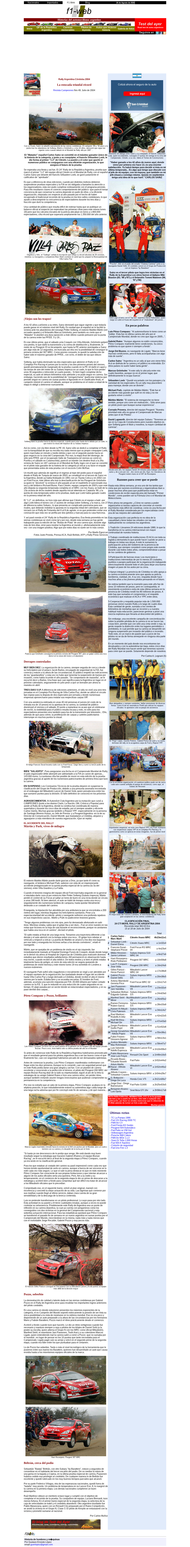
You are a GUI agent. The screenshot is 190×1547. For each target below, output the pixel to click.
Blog (87, 2)
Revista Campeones (63, 90)
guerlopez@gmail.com (41, 1544)
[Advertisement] (95, 53)
